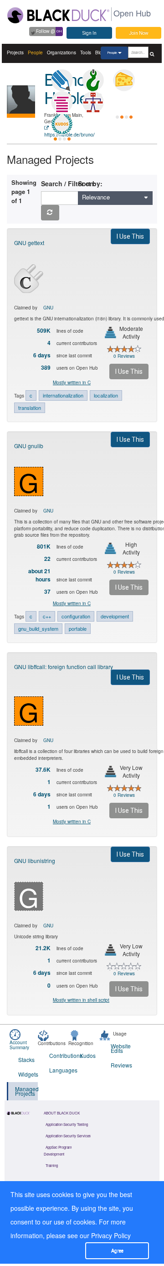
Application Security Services (68, 1135)
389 (46, 367)
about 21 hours (39, 575)
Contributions (59, 1055)
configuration (76, 616)
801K (44, 546)
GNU (48, 307)
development (115, 616)
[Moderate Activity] (110, 332)
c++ (47, 616)
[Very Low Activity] (110, 771)
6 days (42, 355)
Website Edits (120, 1048)
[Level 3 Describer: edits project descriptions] (62, 80)
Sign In (89, 33)
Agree (117, 1250)
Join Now (139, 33)
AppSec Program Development (58, 1150)
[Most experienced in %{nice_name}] (21, 116)
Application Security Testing (67, 1124)
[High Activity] (110, 548)
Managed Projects (26, 1091)
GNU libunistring (34, 860)
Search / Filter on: (70, 183)
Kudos (88, 1055)
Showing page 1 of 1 (22, 191)
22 (47, 559)
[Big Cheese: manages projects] (124, 80)
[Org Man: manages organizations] (93, 102)
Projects (15, 52)
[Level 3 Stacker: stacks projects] (62, 102)
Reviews (120, 1065)
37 (47, 592)
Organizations (61, 52)
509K (44, 331)
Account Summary (19, 1045)
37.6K (43, 770)
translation (29, 407)
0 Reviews (124, 356)
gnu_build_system (38, 628)
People (35, 52)
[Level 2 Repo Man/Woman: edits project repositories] (93, 80)
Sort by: (90, 183)
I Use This (130, 236)
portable (78, 628)
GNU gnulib (28, 446)
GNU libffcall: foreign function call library (63, 666)
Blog (100, 52)
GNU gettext (29, 242)
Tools (85, 52)
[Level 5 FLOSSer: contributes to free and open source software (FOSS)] (124, 102)
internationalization (63, 395)
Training (52, 1165)
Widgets (28, 1074)
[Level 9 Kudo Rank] (62, 124)
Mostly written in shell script (81, 1000)
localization (106, 395)
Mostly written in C (72, 382)
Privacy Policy (111, 1235)
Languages (59, 1070)
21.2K (43, 948)
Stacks (26, 1059)
